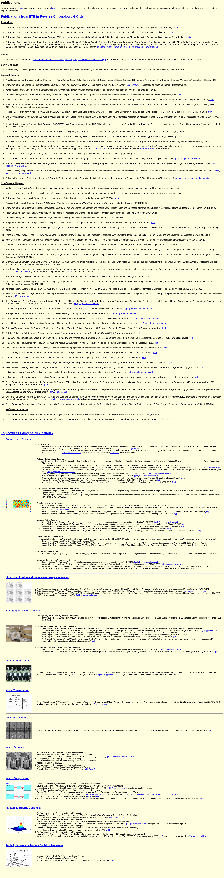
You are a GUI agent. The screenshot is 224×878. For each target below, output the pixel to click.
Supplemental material (141, 308)
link (179, 95)
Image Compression (17, 778)
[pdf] (177, 158)
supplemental (60, 392)
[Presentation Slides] (197, 836)
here (21, 8)
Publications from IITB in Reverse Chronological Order (43, 16)
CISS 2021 (70, 272)
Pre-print (53, 399)
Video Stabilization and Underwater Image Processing (37, 577)
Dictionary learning (17, 717)
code (29, 173)
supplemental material (16, 166)
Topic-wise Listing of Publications (27, 433)
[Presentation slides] (119, 788)
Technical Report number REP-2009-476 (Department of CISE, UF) (150, 794)
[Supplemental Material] (120, 757)
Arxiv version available (20, 272)
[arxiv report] (100, 149)
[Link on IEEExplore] (98, 794)
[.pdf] (127, 308)
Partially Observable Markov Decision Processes (34, 845)
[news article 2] (136, 47)
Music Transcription (17, 690)
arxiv (176, 27)
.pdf (196, 377)
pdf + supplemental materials (141, 372)
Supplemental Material (190, 158)
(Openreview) (132, 85)
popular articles (147, 149)
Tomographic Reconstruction (23, 610)
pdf (176, 178)
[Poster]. (92, 769)
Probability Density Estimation (24, 808)
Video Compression (17, 660)
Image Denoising (16, 747)
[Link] (111, 817)
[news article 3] (151, 47)
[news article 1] (121, 47)
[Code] (133, 757)
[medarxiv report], (105, 47)
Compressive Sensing (19, 439)
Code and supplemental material (194, 178)
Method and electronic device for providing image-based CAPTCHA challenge (69, 59)
